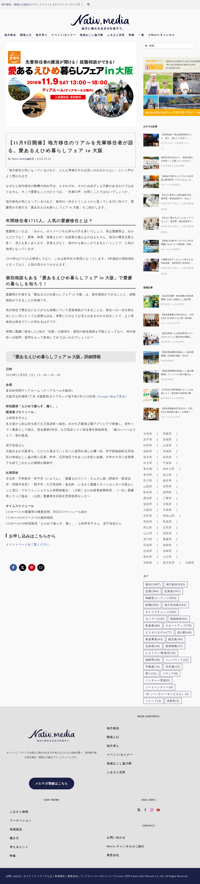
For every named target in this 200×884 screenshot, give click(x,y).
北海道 (147, 433)
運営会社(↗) (75, 876)
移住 (153, 584)
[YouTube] (158, 809)
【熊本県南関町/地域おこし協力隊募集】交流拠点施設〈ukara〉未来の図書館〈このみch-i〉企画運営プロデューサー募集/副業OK (177, 354)
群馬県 (167, 457)
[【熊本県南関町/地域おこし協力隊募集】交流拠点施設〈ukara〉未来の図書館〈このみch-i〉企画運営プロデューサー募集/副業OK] (151, 357)
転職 (152, 604)
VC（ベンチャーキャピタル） (167, 694)
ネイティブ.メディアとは (38, 876)
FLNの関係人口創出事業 (173, 166)
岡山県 (147, 527)
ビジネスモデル (159, 632)
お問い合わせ (13, 876)
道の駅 (184, 632)
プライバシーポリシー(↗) (100, 876)
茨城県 (167, 451)
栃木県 (147, 457)
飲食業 (153, 625)
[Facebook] (145, 809)
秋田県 (147, 445)
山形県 (167, 445)
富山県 (167, 474)
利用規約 (60, 876)
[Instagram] (152, 809)
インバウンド (177, 659)
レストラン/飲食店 (161, 653)
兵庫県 (167, 509)
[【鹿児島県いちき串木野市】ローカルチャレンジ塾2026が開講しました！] (151, 339)
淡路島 (173, 700)
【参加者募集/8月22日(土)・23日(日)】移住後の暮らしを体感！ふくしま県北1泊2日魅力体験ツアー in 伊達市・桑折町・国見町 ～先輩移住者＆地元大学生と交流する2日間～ (177, 410)
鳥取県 (147, 521)
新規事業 (154, 639)
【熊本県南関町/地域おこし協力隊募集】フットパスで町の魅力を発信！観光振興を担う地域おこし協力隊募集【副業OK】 (177, 373)
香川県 (147, 539)
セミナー (155, 618)
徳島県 (167, 533)
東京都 (147, 468)
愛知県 (147, 498)
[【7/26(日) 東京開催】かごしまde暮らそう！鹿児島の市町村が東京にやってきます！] (151, 395)
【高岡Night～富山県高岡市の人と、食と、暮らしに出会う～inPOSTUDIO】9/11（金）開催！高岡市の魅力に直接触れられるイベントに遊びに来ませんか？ (177, 136)
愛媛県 (167, 539)
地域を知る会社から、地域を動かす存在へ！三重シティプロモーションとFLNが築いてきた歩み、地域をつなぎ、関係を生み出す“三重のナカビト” (177, 159)
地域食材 (179, 618)
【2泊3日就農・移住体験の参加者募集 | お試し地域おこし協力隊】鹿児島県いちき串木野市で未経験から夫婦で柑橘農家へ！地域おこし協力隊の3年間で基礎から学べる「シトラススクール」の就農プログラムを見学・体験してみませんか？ (177, 298)
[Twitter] (139, 809)
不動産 (153, 666)
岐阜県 (147, 492)
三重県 (167, 498)
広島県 (167, 527)
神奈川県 (169, 468)
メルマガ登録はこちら (51, 783)
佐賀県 (147, 550)
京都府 (167, 504)
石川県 (147, 480)
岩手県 (147, 439)
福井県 (167, 480)
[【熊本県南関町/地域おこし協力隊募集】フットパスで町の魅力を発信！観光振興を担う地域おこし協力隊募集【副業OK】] (151, 376)
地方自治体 (175, 604)
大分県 (167, 556)
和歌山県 (169, 515)
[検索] (90, 4)
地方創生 (175, 584)
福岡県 (167, 545)
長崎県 (167, 550)
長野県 (167, 486)
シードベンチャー (159, 687)
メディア (170, 673)
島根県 (167, 521)
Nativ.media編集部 (23, 159)
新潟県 (147, 474)
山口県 (147, 533)
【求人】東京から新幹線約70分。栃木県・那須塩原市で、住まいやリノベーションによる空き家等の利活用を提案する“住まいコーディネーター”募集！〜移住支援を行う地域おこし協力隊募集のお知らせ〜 (177, 197)
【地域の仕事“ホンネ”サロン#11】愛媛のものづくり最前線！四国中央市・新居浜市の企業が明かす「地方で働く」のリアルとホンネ (177, 242)
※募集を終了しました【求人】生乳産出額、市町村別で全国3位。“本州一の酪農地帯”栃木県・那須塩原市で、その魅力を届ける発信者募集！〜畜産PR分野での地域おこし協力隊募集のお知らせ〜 (177, 261)
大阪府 (147, 509)
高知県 (147, 545)
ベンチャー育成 (158, 680)
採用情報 (174, 646)
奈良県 (147, 515)
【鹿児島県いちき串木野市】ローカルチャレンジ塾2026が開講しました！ (177, 335)
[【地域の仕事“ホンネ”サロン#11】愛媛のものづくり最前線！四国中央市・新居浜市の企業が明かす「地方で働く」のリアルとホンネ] (151, 246)
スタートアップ (178, 625)
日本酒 (172, 666)
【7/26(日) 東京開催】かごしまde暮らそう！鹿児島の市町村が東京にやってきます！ (177, 391)
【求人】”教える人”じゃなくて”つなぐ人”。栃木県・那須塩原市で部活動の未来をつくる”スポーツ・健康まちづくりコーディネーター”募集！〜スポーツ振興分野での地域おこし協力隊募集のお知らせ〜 (177, 220)
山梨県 (147, 486)
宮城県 (167, 439)
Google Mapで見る (112, 396)
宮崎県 (147, 562)
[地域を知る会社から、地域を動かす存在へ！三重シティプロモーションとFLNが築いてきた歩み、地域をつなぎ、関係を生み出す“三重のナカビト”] (151, 163)
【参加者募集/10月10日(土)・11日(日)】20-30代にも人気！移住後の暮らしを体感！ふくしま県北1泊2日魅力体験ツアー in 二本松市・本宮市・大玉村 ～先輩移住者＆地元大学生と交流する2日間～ (177, 316)
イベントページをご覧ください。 (29, 544)
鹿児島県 (169, 562)
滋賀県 (147, 504)
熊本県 (147, 556)
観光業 (175, 639)
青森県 (167, 433)
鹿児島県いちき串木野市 (173, 304)
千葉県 (167, 462)
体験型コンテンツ (161, 598)
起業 (152, 591)
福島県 (147, 451)
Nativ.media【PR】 (171, 323)
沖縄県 (189, 562)
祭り (151, 673)
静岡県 (167, 492)
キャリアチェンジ (161, 612)
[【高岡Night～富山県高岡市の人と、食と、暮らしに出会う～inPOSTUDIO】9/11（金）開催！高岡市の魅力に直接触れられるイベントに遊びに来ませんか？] (151, 140)
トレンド (153, 700)
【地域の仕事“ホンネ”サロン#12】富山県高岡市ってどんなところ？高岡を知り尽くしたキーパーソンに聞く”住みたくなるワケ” (177, 178)
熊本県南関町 (167, 361)
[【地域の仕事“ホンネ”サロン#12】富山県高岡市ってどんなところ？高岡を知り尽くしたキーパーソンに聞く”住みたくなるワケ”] (151, 181)
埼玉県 (147, 462)
